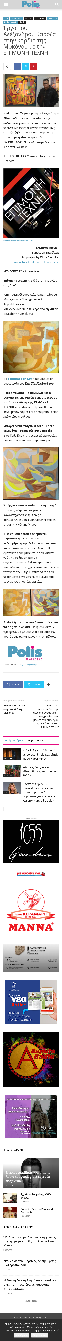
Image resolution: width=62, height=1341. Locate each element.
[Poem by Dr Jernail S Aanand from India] (10, 1212)
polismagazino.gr (20, 379)
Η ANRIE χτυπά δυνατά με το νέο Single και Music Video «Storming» (40, 754)
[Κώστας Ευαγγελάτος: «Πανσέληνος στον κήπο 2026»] (12, 771)
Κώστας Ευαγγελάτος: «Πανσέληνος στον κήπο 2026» (39, 771)
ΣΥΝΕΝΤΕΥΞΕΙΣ (10, 22)
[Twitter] (25, 66)
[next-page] (11, 809)
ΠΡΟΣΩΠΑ (52, 18)
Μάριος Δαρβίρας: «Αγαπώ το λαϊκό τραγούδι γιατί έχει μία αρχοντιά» (28, 1176)
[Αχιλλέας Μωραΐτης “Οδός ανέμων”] (10, 1198)
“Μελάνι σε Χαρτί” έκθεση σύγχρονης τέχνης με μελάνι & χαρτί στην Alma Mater (29, 1241)
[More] (48, 684)
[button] (5, 4)
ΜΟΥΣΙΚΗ (8, 758)
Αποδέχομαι (21, 1335)
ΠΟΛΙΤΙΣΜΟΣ (16, 18)
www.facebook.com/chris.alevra (36, 262)
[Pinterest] (33, 66)
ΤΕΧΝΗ (22, 22)
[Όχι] (57, 1330)
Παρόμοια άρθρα (14, 740)
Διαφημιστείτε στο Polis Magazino (30, 1317)
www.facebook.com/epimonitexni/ (18, 240)
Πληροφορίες (40, 1335)
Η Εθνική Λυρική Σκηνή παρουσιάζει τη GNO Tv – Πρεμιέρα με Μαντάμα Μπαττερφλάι (30, 1284)
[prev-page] (5, 809)
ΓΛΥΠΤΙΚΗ (28, 18)
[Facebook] (17, 66)
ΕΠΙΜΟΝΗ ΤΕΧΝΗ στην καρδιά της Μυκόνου (14, 709)
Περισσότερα (36, 740)
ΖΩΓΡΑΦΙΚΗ (40, 18)
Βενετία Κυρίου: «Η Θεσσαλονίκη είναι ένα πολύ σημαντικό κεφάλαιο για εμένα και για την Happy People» (38, 792)
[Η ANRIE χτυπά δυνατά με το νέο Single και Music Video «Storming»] (12, 754)
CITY (6, 18)
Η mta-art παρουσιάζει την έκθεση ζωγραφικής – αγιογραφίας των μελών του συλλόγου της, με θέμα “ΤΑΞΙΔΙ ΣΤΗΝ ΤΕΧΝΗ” (46, 716)
